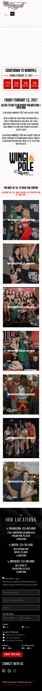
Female (27, 627)
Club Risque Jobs (18, 685)
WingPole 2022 (21, 394)
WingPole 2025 (21, 263)
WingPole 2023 (21, 350)
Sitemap (28, 685)
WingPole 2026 (21, 220)
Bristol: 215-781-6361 (22, 544)
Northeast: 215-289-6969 (22, 561)
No (11, 648)
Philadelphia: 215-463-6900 (22, 528)
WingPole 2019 (21, 481)
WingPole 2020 (21, 438)
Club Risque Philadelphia (15, 635)
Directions (22, 539)
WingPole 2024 (21, 307)
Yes (6, 648)
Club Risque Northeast (14, 640)
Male (7, 627)
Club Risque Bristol (12, 638)
